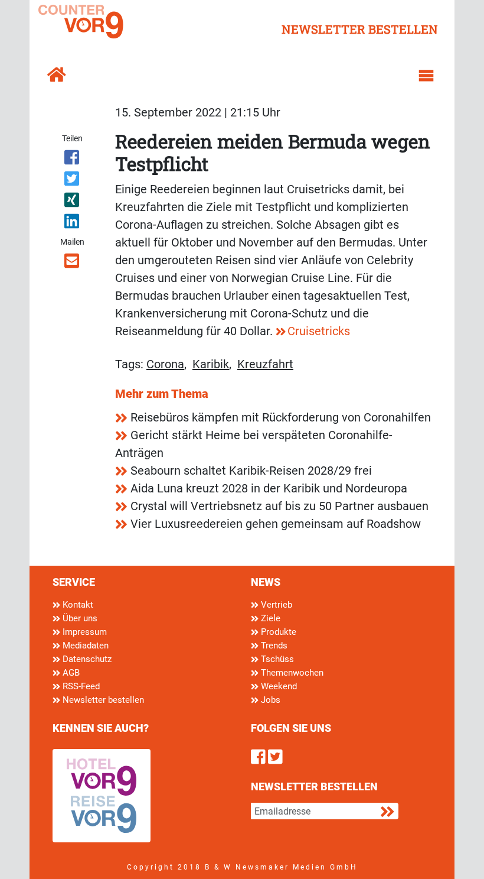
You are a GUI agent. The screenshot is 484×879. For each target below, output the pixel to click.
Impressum (83, 632)
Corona (165, 364)
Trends (273, 645)
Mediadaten (84, 645)
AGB (70, 672)
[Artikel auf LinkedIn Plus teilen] (72, 223)
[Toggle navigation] (426, 75)
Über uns (78, 618)
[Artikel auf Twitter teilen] (72, 181)
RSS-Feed (80, 686)
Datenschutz (86, 659)
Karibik (210, 364)
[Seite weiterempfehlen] (72, 263)
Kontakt (76, 604)
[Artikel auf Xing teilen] (72, 202)
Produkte (277, 632)
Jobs (269, 700)
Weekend (278, 686)
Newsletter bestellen (102, 700)
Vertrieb (275, 604)
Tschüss (276, 659)
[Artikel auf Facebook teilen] (72, 159)
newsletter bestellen (360, 29)
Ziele (269, 618)
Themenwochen (291, 672)
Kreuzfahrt (265, 364)
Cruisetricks (318, 331)
